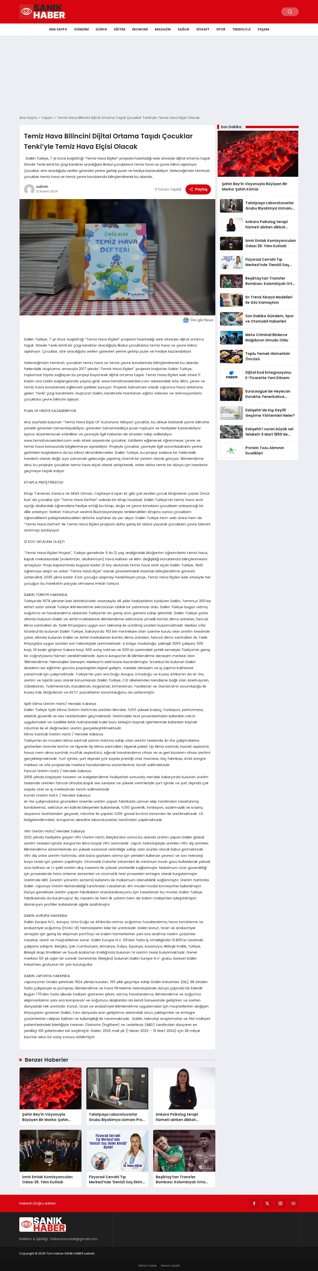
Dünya (101, 29)
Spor (220, 29)
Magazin (163, 29)
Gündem (81, 29)
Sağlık (183, 29)
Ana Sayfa (58, 29)
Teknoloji (241, 29)
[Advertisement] (159, 75)
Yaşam (263, 29)
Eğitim (119, 29)
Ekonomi (140, 29)
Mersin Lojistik (170, 1266)
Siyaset (202, 29)
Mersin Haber (148, 1266)
